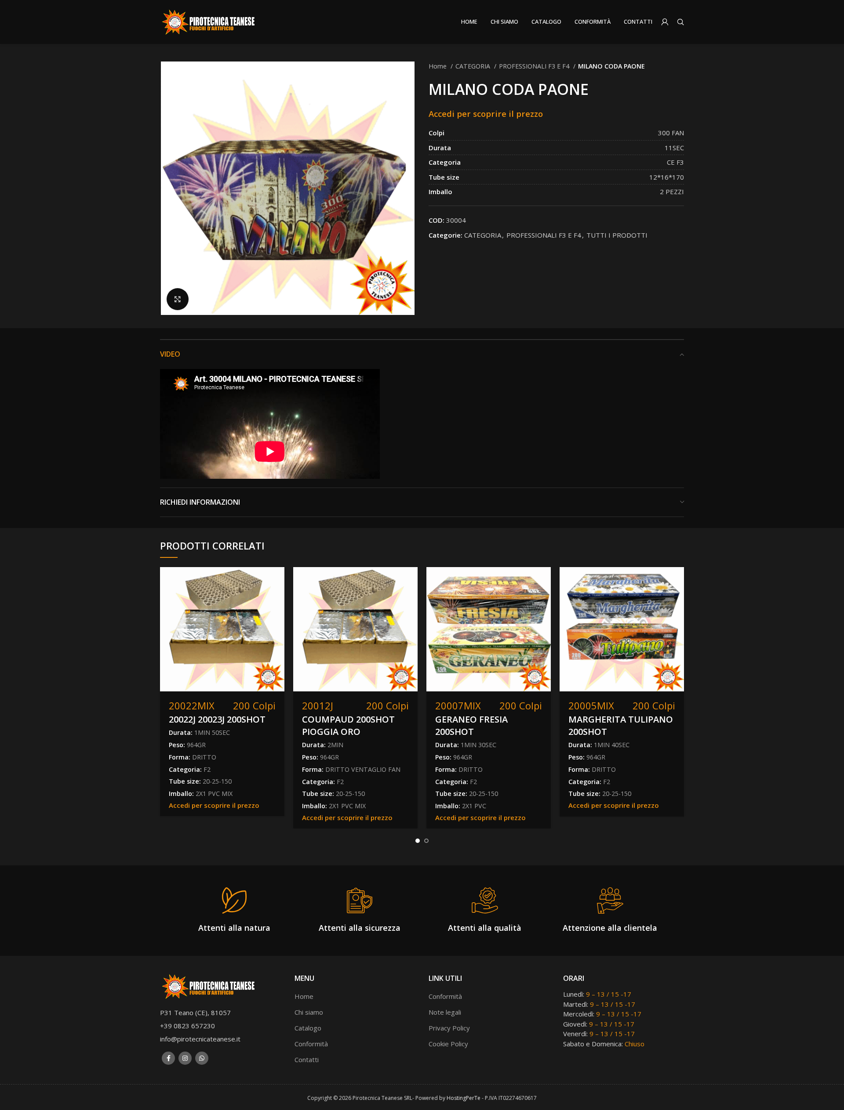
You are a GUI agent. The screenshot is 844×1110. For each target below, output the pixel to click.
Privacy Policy (449, 1027)
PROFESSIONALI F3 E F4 (535, 66)
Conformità (311, 1043)
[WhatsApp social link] (201, 1058)
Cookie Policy (448, 1043)
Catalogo (308, 1027)
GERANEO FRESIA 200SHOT (471, 725)
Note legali (445, 1012)
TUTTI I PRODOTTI (617, 235)
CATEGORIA (473, 66)
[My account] (665, 22)
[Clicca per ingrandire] (178, 299)
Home (438, 66)
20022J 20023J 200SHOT (217, 719)
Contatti (307, 1059)
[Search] (680, 22)
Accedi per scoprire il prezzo (486, 113)
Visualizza (278, 581)
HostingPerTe (463, 1098)
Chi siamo (309, 1012)
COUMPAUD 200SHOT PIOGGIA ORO (348, 725)
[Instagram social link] (185, 1058)
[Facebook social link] (168, 1058)
